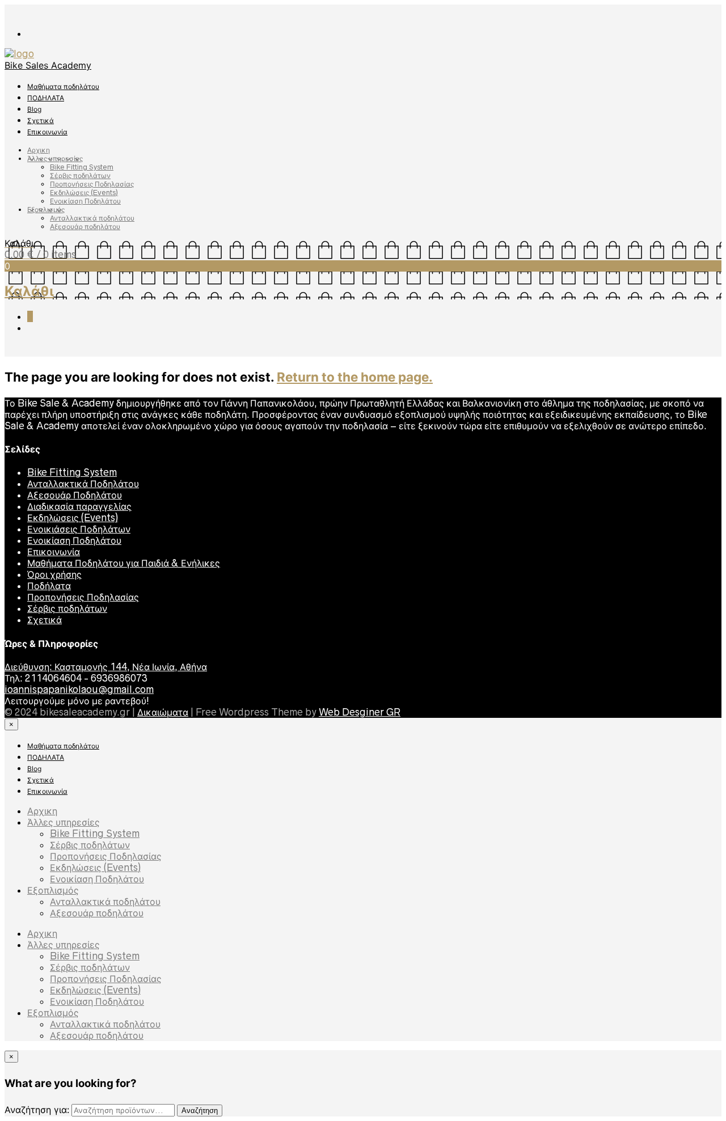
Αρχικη (38, 150)
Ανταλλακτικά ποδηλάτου (92, 218)
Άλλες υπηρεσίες (55, 158)
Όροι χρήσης (54, 574)
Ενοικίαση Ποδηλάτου (85, 201)
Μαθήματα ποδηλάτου (63, 86)
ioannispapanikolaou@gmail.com (79, 689)
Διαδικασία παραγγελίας (79, 506)
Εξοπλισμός (46, 209)
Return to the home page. (355, 376)
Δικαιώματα (162, 712)
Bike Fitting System (81, 167)
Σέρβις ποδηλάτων (80, 175)
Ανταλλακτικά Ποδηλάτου (83, 483)
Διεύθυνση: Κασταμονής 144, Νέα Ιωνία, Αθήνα (106, 666)
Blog (34, 109)
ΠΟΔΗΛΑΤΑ (45, 98)
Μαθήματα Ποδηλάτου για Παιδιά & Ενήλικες (123, 563)
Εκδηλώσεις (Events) (84, 192)
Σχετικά (40, 120)
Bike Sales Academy (48, 65)
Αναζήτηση (200, 1110)
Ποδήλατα (49, 585)
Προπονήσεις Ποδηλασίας (92, 184)
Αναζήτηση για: (37, 1109)
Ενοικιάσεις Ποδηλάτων (78, 529)
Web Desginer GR (359, 712)
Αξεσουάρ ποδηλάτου (85, 226)
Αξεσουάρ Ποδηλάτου (74, 495)
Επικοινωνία (47, 132)
